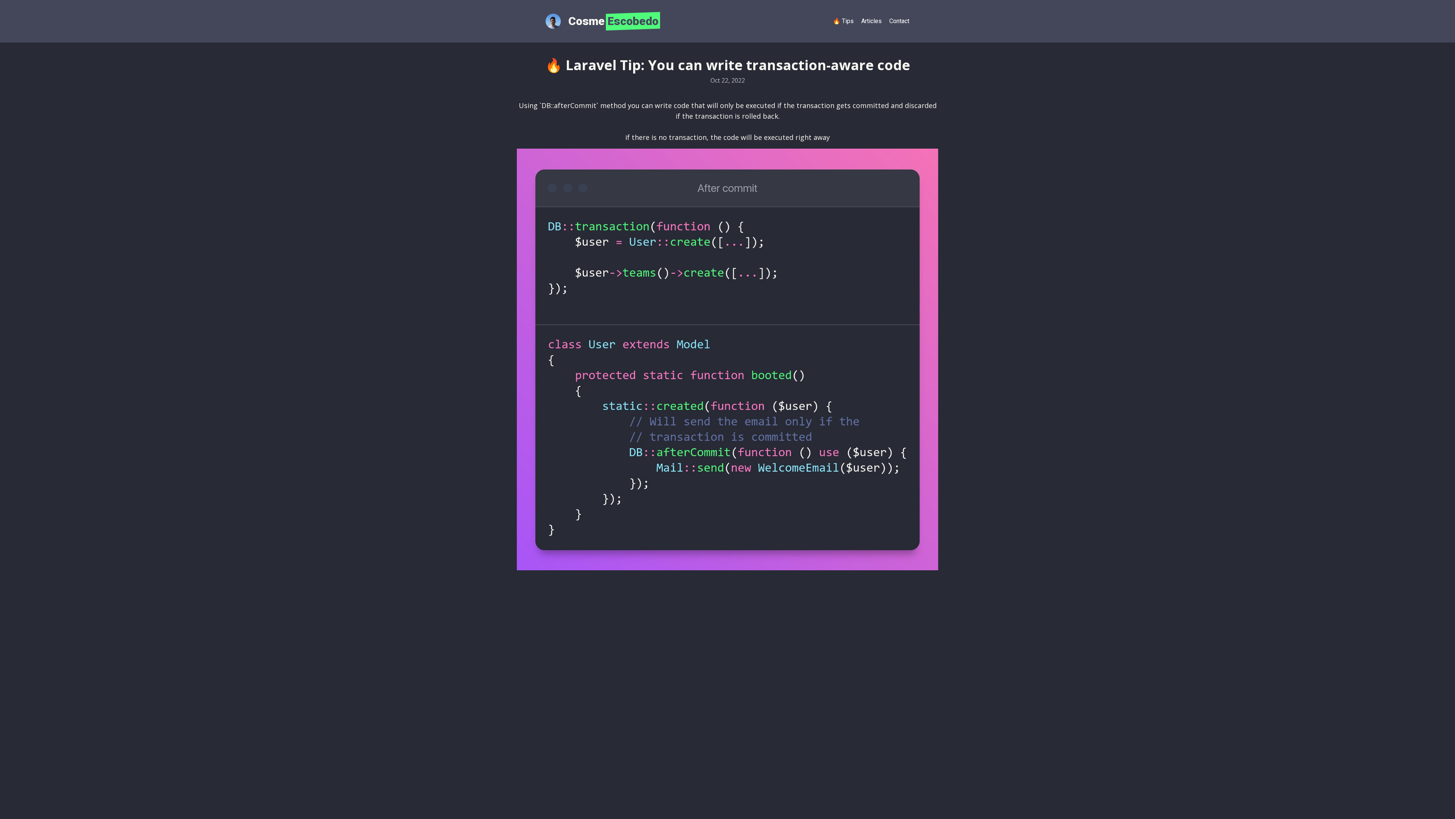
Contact (899, 21)
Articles (871, 21)
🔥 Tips (843, 21)
